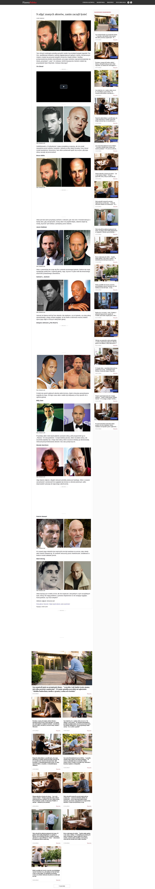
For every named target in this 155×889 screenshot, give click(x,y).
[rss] (128, 2)
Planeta (29, 2)
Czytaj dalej (62, 886)
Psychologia (121, 2)
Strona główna (88, 2)
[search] (131, 2)
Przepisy (110, 2)
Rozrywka (101, 2)
